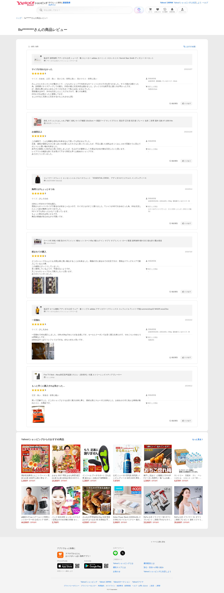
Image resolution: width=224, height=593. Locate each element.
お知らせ (116, 571)
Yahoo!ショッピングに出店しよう (187, 3)
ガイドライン (110, 586)
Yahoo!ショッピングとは (123, 563)
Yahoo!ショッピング (89, 582)
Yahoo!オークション (121, 582)
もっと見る (196, 439)
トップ (19, 18)
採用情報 (127, 586)
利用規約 (101, 586)
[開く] (38, 285)
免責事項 (120, 586)
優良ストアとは (119, 567)
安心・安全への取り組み (154, 567)
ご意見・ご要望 (154, 586)
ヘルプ (205, 3)
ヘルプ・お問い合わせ (140, 586)
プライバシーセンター (88, 586)
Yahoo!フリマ (137, 582)
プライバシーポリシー (71, 586)
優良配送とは (149, 563)
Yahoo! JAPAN (166, 3)
